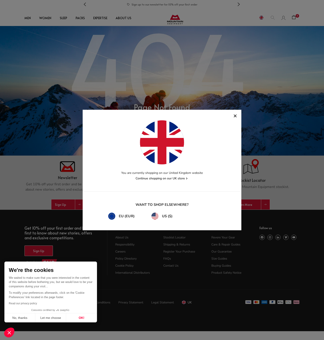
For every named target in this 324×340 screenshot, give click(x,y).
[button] (9, 332)
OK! (81, 318)
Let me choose (50, 318)
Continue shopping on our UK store (160, 178)
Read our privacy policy (23, 303)
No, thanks (19, 318)
